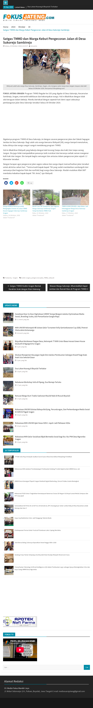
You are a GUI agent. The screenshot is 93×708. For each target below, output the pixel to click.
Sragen (15, 278)
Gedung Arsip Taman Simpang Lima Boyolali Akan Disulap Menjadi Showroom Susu (42, 555)
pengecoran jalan (37, 278)
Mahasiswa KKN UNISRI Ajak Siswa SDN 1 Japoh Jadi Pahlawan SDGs (42, 423)
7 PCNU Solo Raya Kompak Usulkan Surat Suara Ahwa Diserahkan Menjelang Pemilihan (43, 457)
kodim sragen (26, 278)
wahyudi (51, 278)
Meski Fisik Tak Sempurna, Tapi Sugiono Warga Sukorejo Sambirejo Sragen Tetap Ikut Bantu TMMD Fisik (45, 208)
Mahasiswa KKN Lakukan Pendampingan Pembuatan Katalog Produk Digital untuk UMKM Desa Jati (47, 469)
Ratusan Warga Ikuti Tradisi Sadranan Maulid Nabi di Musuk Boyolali (42, 396)
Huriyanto (34, 46)
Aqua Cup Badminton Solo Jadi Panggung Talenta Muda (33, 518)
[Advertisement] (46, 122)
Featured (8, 278)
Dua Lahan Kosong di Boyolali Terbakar (31, 368)
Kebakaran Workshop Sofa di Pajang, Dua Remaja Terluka (38, 382)
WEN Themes (54, 704)
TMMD (46, 278)
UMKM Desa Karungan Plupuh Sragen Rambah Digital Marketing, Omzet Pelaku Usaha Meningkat (47, 481)
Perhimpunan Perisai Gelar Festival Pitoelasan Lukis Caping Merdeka (38, 530)
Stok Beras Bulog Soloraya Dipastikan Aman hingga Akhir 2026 (35, 543)
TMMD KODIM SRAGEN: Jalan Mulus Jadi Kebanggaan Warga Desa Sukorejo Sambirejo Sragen (75, 208)
